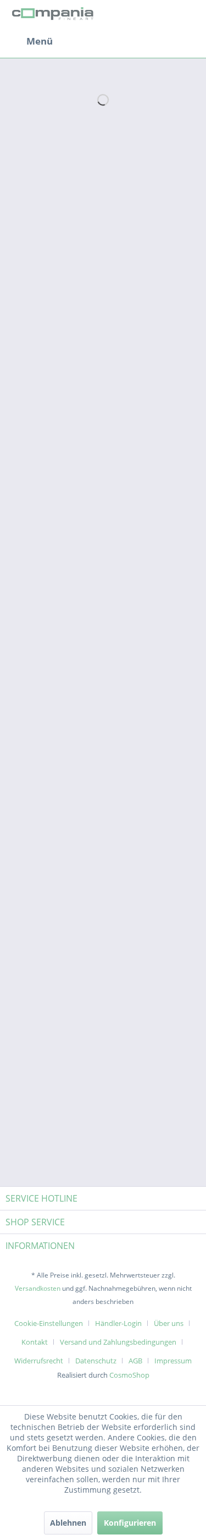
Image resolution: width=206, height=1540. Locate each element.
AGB (135, 1361)
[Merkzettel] (135, 41)
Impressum (173, 1361)
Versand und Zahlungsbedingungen (118, 1342)
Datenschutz (95, 1361)
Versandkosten (37, 1288)
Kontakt (34, 1342)
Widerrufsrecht (38, 1361)
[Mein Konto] (161, 41)
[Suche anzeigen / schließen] (108, 41)
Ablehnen (68, 1522)
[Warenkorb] (188, 41)
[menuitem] (29, 41)
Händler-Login (118, 1323)
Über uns (168, 1323)
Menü (39, 41)
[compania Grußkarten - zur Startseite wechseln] (54, 15)
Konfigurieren (130, 1522)
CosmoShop (129, 1375)
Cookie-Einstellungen (48, 1323)
